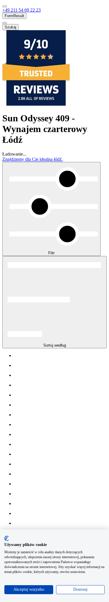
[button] (21, 10)
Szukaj (10, 27)
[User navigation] (4, 23)
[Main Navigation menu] (4, 6)
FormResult (14, 16)
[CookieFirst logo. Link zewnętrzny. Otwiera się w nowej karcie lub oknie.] (6, 538)
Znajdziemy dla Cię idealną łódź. (32, 159)
